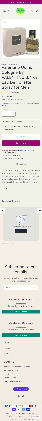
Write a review (21, 311)
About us (8, 353)
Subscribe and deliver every (17, 126)
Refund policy (19, 416)
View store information (13, 158)
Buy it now (21, 143)
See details (9, 129)
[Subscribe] (35, 287)
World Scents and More (19, 413)
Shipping (4, 99)
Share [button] (6, 189)
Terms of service (15, 419)
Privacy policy (30, 416)
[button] (4, 10)
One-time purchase (13, 122)
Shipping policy (29, 419)
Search (7, 349)
